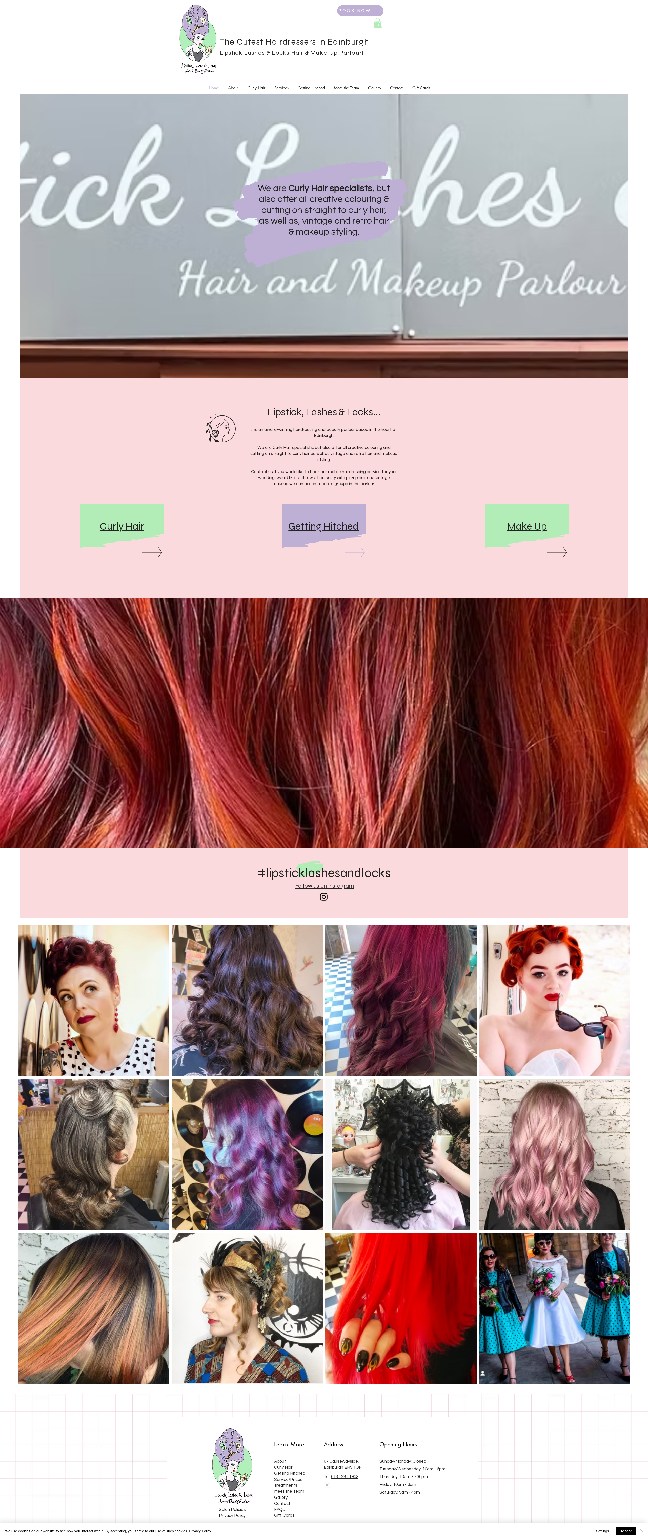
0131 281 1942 (344, 1476)
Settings (602, 1530)
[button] (377, 23)
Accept (626, 1530)
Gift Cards (284, 1515)
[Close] (642, 1531)
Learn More (289, 1444)
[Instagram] (324, 897)
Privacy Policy (200, 1530)
